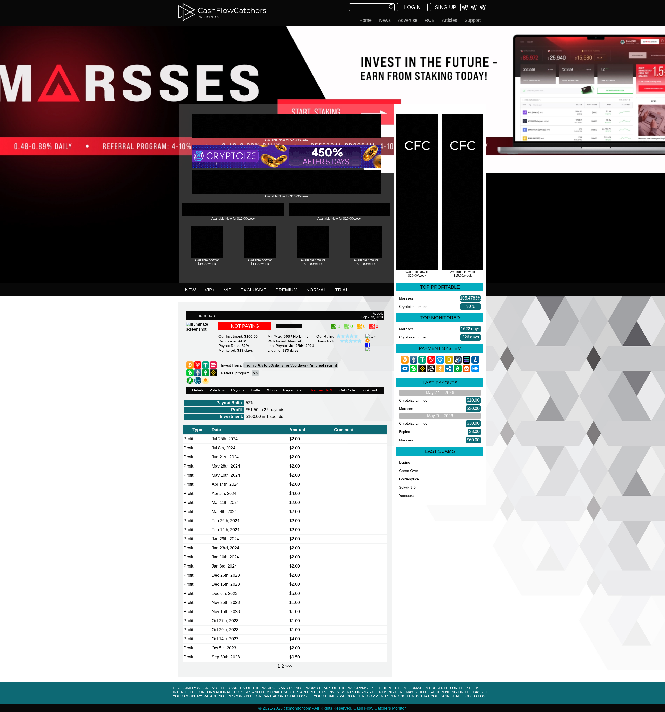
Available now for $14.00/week (260, 262)
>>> (288, 666)
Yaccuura (406, 496)
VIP (227, 289)
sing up (445, 7)
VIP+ (210, 289)
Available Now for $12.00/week (233, 219)
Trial (341, 289)
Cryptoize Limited (413, 306)
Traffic (256, 390)
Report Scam (294, 390)
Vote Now (217, 390)
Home (365, 20)
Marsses (406, 298)
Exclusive (253, 289)
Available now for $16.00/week (207, 262)
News (385, 20)
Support (472, 20)
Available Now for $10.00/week (286, 196)
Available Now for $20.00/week (286, 140)
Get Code (347, 390)
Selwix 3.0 (407, 487)
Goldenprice (409, 479)
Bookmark (369, 390)
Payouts (237, 390)
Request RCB (322, 390)
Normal (316, 289)
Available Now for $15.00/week (462, 273)
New (190, 289)
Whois (272, 390)
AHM (242, 341)
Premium (286, 289)
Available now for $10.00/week (366, 262)
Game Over (408, 471)
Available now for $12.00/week (313, 262)
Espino (404, 432)
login (412, 7)
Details (197, 390)
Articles (449, 20)
